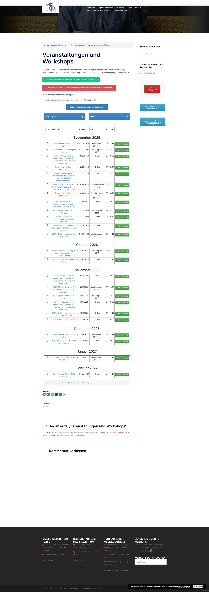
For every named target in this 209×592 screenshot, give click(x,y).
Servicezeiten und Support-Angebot (99, 10)
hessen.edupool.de (147, 73)
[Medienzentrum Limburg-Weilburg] (50, 7)
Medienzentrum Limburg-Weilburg (148, 545)
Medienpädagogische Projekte (137, 5)
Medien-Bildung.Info (122, 10)
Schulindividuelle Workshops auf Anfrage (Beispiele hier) (71, 79)
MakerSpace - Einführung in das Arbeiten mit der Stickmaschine (63, 253)
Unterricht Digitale (158, 5)
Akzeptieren (198, 587)
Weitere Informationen (183, 586)
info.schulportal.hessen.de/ (58, 100)
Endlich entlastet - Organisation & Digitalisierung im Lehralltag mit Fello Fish (64, 204)
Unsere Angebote (105, 5)
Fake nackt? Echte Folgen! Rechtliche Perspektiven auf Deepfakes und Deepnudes (63, 186)
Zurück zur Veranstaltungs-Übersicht (87, 107)
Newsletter (120, 8)
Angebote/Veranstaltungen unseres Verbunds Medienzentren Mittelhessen (79, 88)
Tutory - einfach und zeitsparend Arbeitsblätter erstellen (64, 219)
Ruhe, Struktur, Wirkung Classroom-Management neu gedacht (64, 227)
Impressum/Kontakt (106, 8)
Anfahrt (129, 8)
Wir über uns (91, 5)
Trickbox (138, 8)
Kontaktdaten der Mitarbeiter (116, 570)
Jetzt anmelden (122, 144)
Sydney (99, 588)
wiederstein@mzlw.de (55, 554)
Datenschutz (91, 8)
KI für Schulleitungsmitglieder (64, 319)
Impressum (77, 561)
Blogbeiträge (118, 5)
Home (66, 45)
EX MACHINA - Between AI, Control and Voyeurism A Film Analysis (63, 289)
